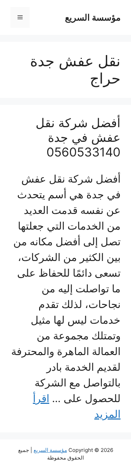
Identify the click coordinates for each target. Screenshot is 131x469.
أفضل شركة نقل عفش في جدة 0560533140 (78, 137)
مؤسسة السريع (93, 17)
